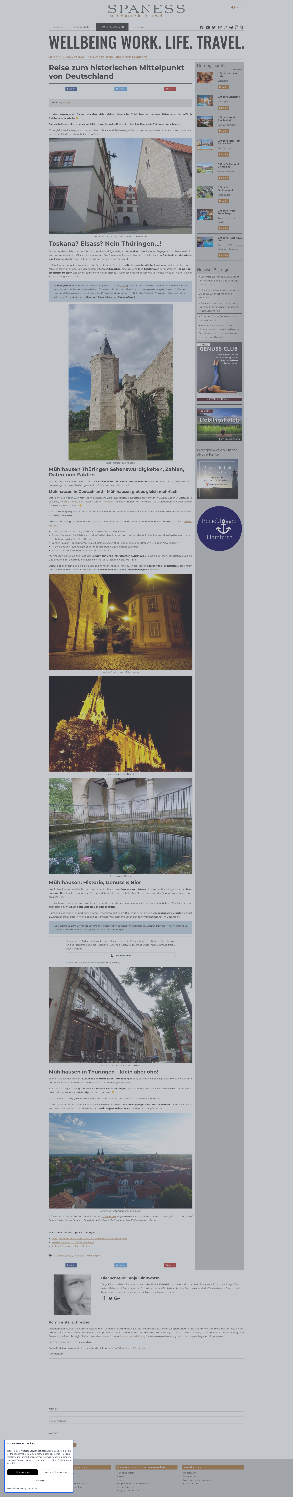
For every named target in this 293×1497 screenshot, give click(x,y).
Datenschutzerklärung (16, 1488)
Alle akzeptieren (22, 1472)
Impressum (32, 1488)
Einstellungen (39, 1480)
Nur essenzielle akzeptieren (55, 1472)
